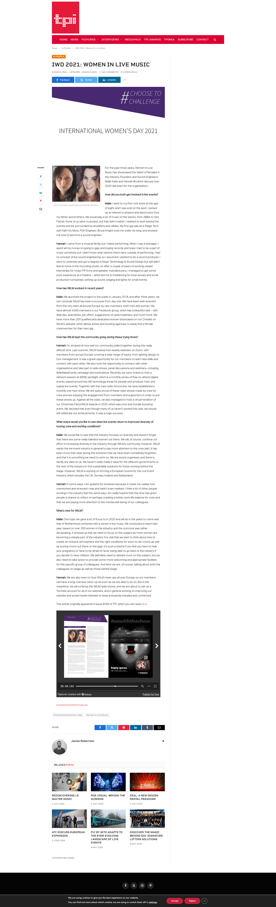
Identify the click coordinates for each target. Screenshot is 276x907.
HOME (63, 39)
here (144, 604)
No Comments (111, 72)
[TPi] (65, 17)
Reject (192, 900)
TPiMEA (169, 39)
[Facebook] (41, 176)
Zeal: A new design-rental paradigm (144, 797)
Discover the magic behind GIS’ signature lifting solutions (146, 836)
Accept (174, 900)
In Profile (58, 57)
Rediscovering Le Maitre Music (65, 797)
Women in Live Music (97, 715)
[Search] (214, 39)
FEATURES (89, 39)
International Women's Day (68, 715)
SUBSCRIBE (185, 39)
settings (153, 902)
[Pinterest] (41, 201)
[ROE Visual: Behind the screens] (108, 782)
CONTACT (202, 39)
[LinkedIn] (41, 193)
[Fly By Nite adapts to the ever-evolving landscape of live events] (108, 818)
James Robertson (82, 741)
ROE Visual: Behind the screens (108, 797)
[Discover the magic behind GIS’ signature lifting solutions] (147, 818)
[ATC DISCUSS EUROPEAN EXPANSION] (69, 818)
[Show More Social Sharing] (124, 80)
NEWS (74, 39)
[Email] (41, 209)
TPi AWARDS (152, 39)
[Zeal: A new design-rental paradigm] (147, 782)
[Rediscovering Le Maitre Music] (69, 782)
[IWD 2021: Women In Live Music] (108, 124)
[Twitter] (41, 184)
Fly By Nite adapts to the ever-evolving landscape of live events (107, 837)
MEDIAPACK (133, 39)
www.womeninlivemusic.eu (72, 705)
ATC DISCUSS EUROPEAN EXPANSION (68, 834)
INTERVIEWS (110, 39)
